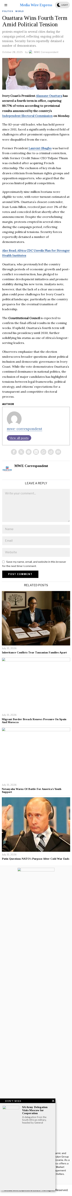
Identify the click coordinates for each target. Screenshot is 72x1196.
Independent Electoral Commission (27, 116)
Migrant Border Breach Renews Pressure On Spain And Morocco (34, 721)
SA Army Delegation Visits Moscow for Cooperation (34, 1110)
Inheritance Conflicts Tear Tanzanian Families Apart (34, 652)
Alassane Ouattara (49, 96)
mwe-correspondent (24, 429)
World (19, 11)
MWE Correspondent (46, 52)
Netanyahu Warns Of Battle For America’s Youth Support (31, 791)
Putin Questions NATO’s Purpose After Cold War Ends (35, 858)
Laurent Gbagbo (40, 148)
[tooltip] (14, 452)
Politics (7, 11)
